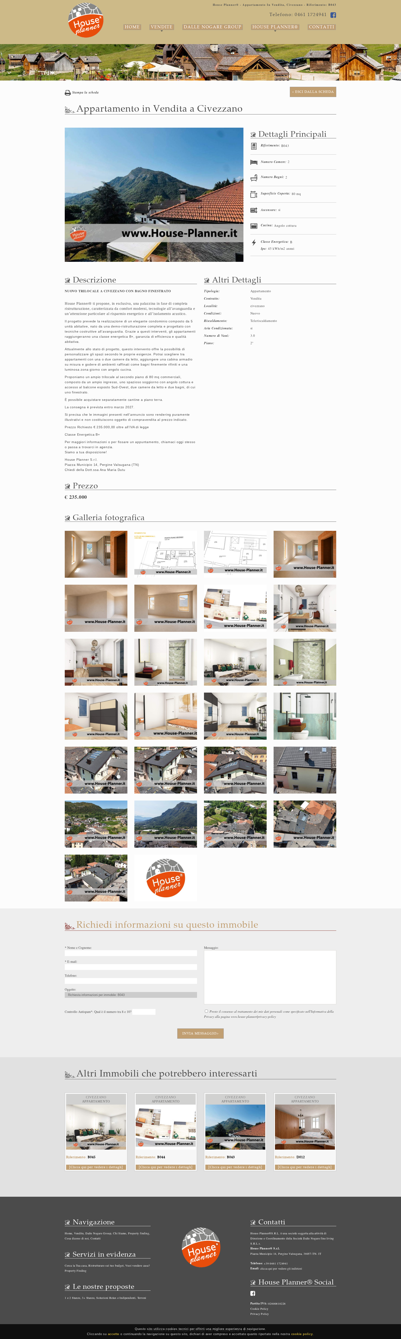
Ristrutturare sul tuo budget (105, 1265)
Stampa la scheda (85, 92)
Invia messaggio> (200, 1033)
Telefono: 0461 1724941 (298, 14)
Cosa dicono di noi (77, 1238)
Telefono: (256, 1263)
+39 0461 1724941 (275, 1263)
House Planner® (275, 27)
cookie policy (302, 1334)
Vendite (162, 27)
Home (132, 27)
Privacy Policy (259, 1314)
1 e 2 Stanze (72, 1298)
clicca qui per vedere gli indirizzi (281, 1268)
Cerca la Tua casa (76, 1265)
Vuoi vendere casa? (137, 1265)
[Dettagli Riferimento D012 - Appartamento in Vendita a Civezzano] (305, 1107)
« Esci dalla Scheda (313, 92)
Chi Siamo (119, 1233)
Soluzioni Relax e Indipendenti (116, 1298)
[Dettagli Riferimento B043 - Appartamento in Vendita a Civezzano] (235, 1107)
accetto (114, 1334)
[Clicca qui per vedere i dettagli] (96, 1167)
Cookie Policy (259, 1308)
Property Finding (76, 1270)
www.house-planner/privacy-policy (253, 1016)
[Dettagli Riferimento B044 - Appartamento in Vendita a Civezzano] (166, 1107)
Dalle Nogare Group (212, 27)
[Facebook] (252, 1293)
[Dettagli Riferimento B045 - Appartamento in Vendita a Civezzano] (96, 1107)
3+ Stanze (88, 1298)
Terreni (141, 1298)
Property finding (138, 1233)
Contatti (321, 27)
